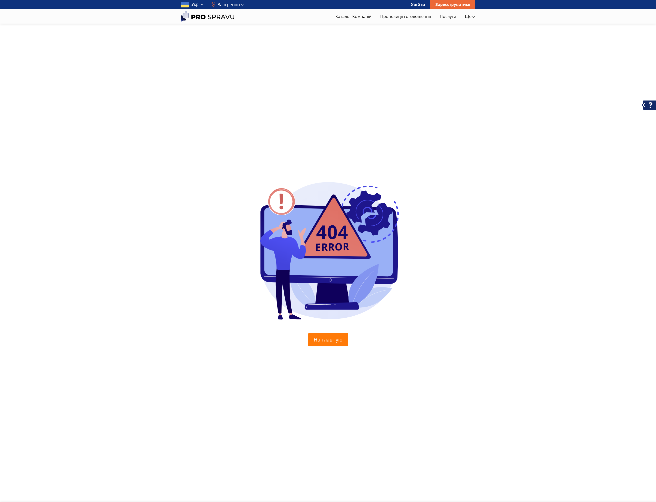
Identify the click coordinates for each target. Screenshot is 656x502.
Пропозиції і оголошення (405, 16)
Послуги (448, 16)
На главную (328, 339)
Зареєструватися (452, 4)
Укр (195, 4)
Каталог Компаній (353, 16)
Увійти (418, 4)
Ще (469, 16)
